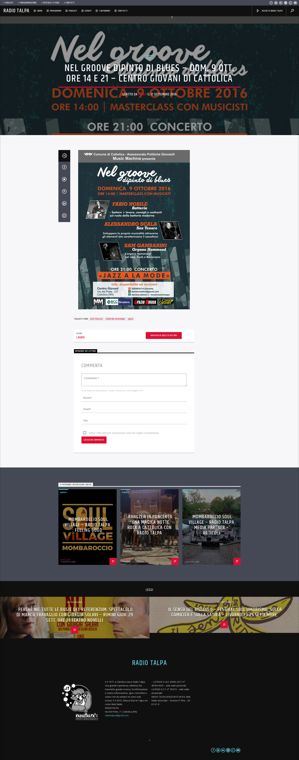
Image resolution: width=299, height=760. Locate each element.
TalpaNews (104, 11)
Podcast (9, 3)
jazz (130, 319)
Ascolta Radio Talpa (271, 11)
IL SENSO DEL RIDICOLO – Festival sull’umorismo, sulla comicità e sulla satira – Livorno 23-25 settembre (225, 612)
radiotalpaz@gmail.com (117, 715)
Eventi (88, 11)
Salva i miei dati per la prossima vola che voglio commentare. (124, 433)
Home (40, 11)
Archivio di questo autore (163, 335)
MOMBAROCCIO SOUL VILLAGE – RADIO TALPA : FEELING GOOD (87, 525)
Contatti (70, 3)
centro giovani (115, 319)
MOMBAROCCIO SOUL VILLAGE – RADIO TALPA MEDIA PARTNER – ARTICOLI (211, 525)
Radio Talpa (16, 11)
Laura (142, 94)
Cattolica (96, 319)
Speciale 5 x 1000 (51, 3)
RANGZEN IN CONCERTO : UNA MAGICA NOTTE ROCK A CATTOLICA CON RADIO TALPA (149, 525)
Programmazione (28, 3)
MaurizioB (65, 559)
